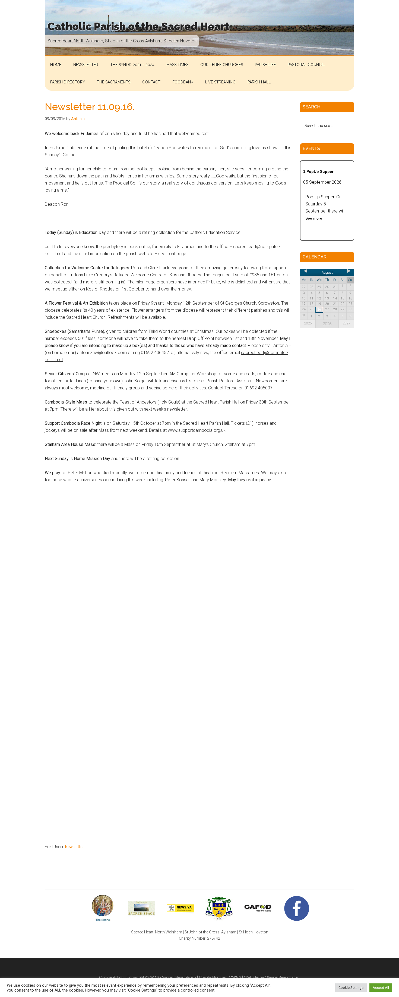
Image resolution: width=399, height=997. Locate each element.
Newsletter (74, 847)
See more (313, 218)
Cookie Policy (111, 977)
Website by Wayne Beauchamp (271, 977)
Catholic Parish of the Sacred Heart (138, 26)
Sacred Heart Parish (179, 977)
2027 (346, 323)
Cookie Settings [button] (350, 988)
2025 (308, 323)
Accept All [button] (381, 988)
